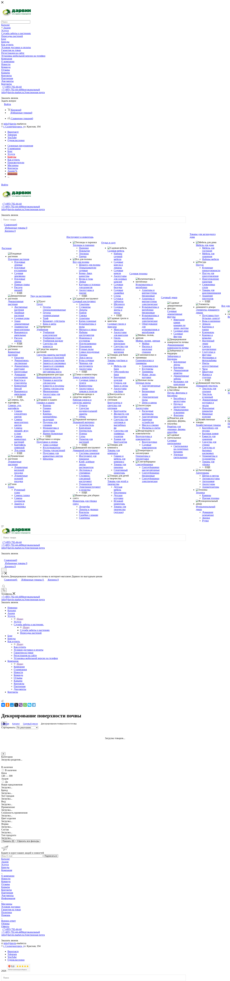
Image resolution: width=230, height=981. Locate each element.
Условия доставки (10, 906)
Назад (20, 619)
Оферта (5, 926)
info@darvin (10, 123)
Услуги (17, 621)
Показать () (8, 841)
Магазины (6, 904)
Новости (5, 878)
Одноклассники (16, 140)
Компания (19, 666)
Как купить (20, 647)
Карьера (5, 887)
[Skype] (29, 705)
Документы (7, 895)
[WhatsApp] (25, 705)
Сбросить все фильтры (28, 841)
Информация (8, 898)
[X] (16, 705)
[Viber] (21, 705)
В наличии (11, 770)
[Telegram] (34, 705)
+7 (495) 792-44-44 (12, 86)
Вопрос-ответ (8, 920)
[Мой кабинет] (2, 557)
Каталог (5, 859)
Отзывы (5, 884)
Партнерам (7, 892)
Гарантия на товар (11, 909)
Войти (4, 184)
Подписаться (51, 856)
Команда (5, 881)
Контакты (6, 890)
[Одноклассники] (7, 705)
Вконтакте (13, 132)
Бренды (5, 867)
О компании (7, 875)
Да (6, 781)
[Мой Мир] (12, 705)
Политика (6, 912)
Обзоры (5, 923)
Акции (5, 861)
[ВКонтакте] (3, 705)
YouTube (12, 137)
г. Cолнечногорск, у (13, 126)
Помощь (5, 915)
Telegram (12, 134)
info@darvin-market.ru (23, 92)
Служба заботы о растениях (35, 630)
